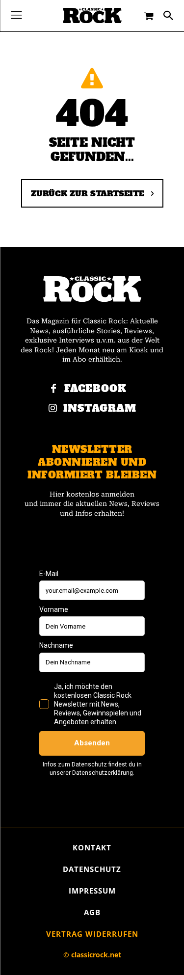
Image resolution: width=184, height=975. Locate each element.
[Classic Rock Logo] (92, 15)
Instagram (99, 408)
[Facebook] (53, 389)
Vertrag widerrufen (92, 934)
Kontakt (92, 847)
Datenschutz (92, 869)
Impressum (92, 891)
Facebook (95, 389)
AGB (92, 912)
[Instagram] (52, 409)
